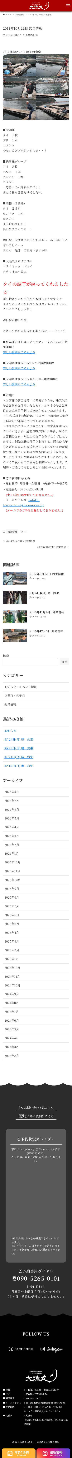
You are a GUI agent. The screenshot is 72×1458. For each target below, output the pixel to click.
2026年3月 (11, 836)
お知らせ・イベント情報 (20, 687)
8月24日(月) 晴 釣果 (18, 739)
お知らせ (10, 731)
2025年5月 (11, 924)
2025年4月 (11, 932)
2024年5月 (11, 1029)
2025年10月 (12, 880)
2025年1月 (11, 959)
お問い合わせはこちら (39, 1107)
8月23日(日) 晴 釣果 (18, 748)
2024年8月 (11, 1003)
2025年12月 (12, 862)
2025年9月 (11, 889)
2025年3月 (11, 941)
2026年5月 (11, 818)
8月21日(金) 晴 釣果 (18, 757)
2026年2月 (11, 845)
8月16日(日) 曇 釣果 (18, 766)
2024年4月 (11, 1038)
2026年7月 (11, 801)
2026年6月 (11, 809)
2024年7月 (11, 1012)
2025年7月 (11, 906)
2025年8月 (11, 897)
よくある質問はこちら (39, 1116)
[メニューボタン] (68, 6)
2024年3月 (11, 1047)
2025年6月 (11, 915)
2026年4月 (11, 827)
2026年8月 (11, 792)
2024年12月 (12, 968)
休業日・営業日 (14, 696)
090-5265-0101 (38, 1278)
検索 (6, 656)
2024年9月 (11, 994)
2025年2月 (11, 950)
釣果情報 (30, 35)
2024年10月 (12, 985)
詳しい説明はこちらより (19, 352)
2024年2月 (11, 1056)
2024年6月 (11, 1020)
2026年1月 (11, 853)
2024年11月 (12, 976)
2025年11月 (12, 871)
